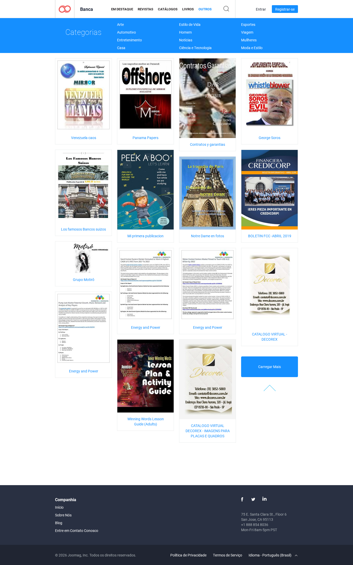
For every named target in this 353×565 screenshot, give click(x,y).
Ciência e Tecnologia (195, 47)
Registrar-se (285, 9)
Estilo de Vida (190, 24)
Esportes (248, 24)
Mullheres (249, 39)
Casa (121, 47)
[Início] (65, 8)
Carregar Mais (269, 366)
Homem (185, 32)
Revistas (145, 9)
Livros (188, 9)
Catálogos (168, 9)
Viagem (247, 32)
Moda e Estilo (252, 47)
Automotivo (126, 32)
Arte (120, 24)
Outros (205, 9)
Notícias (185, 39)
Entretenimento (129, 39)
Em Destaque (122, 9)
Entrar (261, 9)
